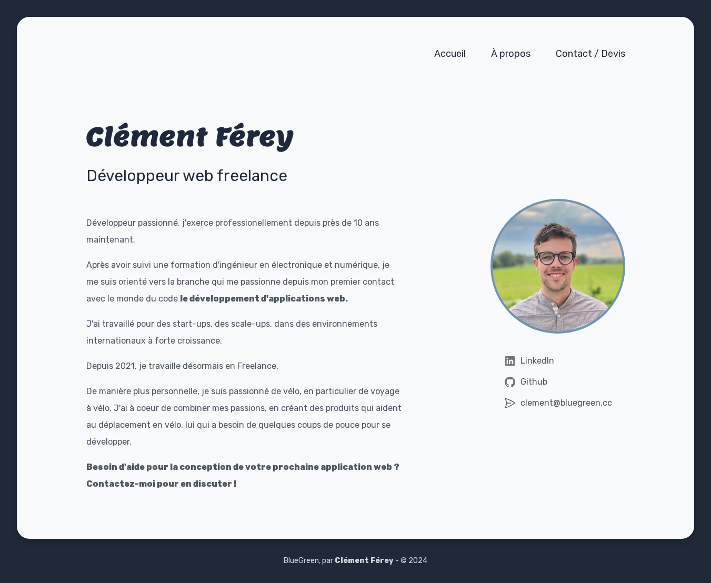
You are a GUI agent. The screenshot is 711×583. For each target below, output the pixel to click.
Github (533, 382)
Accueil (450, 53)
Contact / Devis (590, 53)
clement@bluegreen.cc (566, 403)
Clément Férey (364, 560)
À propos (510, 53)
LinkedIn (537, 361)
